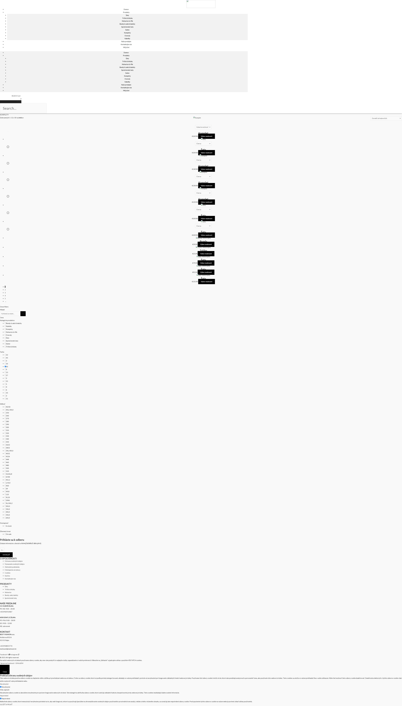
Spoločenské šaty (127, 27)
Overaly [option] (9, 335)
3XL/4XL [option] (9, 451)
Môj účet (126, 47)
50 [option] (7, 468)
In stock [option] (9, 526)
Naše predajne (126, 85)
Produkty (126, 12)
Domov (126, 52)
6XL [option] (8, 518)
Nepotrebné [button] (4, 696)
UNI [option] (8, 500)
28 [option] (7, 421)
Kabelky (127, 82)
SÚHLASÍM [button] (19, 663)
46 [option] (7, 462)
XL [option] (8, 497)
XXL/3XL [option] (9, 410)
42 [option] (8, 456)
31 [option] (7, 430)
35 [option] (7, 442)
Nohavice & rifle (127, 21)
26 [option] (7, 416)
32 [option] (7, 433)
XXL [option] (8, 506)
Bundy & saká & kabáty (127, 24)
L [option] (7, 494)
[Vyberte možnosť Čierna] (203, 124)
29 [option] (7, 424)
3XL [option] (8, 509)
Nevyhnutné (6, 687)
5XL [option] (8, 515)
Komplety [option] (9, 329)
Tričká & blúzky (127, 18)
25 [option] (7, 413)
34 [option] (7, 439)
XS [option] (7, 486)
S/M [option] (8, 477)
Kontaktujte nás (126, 87)
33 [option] (7, 436)
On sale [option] (8, 534)
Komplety (127, 33)
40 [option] (8, 453)
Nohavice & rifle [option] (11, 332)
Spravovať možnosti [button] (7, 663)
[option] (7, 355)
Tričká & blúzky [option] (11, 347)
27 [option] (7, 418)
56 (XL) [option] (9, 474)
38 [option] (8, 448)
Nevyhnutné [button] (4, 684)
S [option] (7, 489)
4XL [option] (8, 512)
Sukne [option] (8, 344)
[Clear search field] (23, 313)
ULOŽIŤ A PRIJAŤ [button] (6, 704)
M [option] (7, 491)
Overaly (127, 36)
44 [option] (7, 459)
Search (19, 102)
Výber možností (206, 136)
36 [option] (8, 445)
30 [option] (7, 427)
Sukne (127, 30)
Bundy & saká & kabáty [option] (14, 323)
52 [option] (7, 471)
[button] (10, 98)
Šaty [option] (7, 338)
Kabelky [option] (9, 326)
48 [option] (7, 465)
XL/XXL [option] (9, 503)
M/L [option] (8, 480)
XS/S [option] (8, 407)
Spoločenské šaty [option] (12, 341)
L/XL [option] (8, 483)
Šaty (127, 15)
